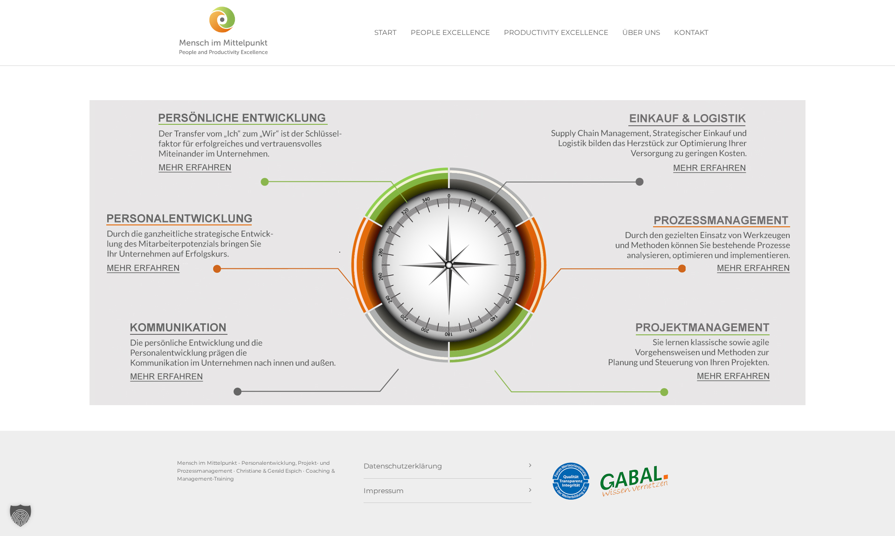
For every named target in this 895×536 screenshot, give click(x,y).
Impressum (384, 490)
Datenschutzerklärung (403, 465)
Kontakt (691, 32)
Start (385, 32)
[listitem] (195, 168)
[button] (20, 515)
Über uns (641, 32)
